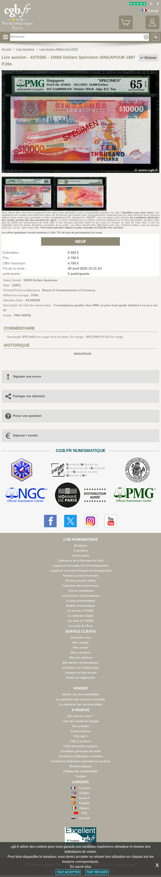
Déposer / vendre (25, 435)
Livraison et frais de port (81, 672)
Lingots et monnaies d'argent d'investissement (80, 570)
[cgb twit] (150, 4)
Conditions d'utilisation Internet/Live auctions (80, 761)
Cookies (80, 776)
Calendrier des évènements (80, 585)
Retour (150, 58)
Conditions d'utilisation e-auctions (80, 756)
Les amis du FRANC (80, 620)
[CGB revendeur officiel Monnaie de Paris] (80, 495)
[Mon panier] (126, 28)
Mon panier (80, 647)
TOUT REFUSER (97, 872)
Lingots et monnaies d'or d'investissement (80, 565)
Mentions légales (80, 766)
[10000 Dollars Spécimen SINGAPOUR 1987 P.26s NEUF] (80, 172)
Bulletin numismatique (80, 605)
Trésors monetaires (80, 590)
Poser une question (27, 415)
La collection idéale (80, 615)
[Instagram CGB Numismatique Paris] (90, 521)
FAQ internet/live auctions (80, 746)
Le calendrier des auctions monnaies (80, 699)
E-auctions (81, 550)
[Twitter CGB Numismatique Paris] (70, 521)
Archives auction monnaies (80, 575)
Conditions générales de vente (80, 751)
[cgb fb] (156, 4)
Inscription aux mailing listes (80, 667)
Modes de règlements (80, 677)
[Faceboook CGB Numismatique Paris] (50, 521)
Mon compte (80, 642)
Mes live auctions (80, 657)
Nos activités (80, 726)
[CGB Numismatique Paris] (17, 30)
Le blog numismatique (80, 600)
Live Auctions (80, 555)
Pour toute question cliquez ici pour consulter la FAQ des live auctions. (82, 227)
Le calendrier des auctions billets (80, 704)
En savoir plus (80, 866)
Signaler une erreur (27, 376)
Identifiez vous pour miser (138, 212)
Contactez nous (80, 637)
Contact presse (80, 731)
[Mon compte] (152, 28)
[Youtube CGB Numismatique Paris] (110, 521)
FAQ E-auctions (80, 741)
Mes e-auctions (80, 652)
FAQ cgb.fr (80, 736)
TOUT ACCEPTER (68, 872)
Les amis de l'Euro (80, 625)
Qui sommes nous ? (80, 716)
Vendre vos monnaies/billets (80, 694)
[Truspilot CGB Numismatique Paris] (137, 4)
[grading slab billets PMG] (135, 495)
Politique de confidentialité (80, 771)
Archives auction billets (80, 580)
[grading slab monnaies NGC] (26, 495)
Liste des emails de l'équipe (80, 721)
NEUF (80, 241)
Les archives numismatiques (80, 595)
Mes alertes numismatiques (80, 662)
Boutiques (80, 545)
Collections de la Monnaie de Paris (81, 560)
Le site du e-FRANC (80, 610)
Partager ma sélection (29, 396)
